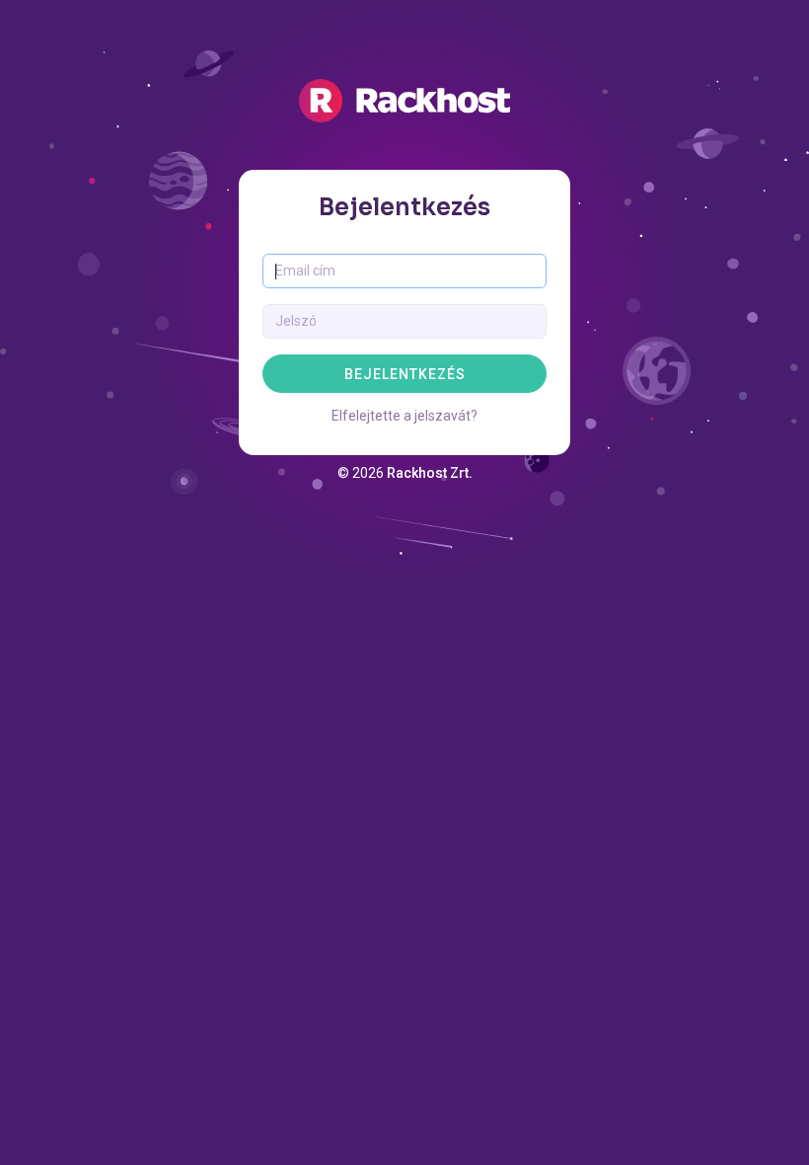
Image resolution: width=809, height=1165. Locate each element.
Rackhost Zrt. (430, 473)
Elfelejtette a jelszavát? (404, 416)
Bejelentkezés (405, 374)
